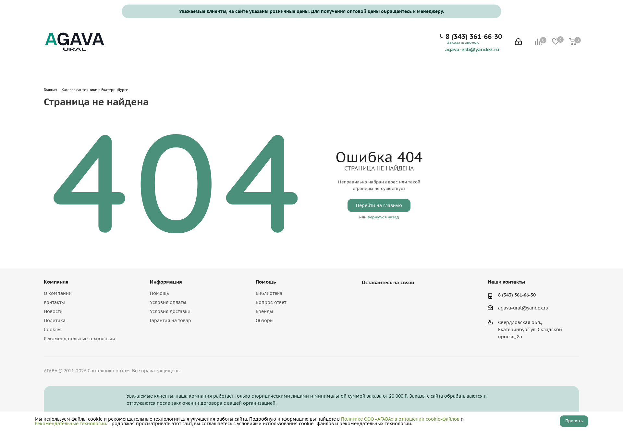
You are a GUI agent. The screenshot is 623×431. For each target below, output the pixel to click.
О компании (58, 293)
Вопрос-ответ (271, 302)
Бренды (264, 311)
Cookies (52, 329)
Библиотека (269, 293)
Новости (53, 311)
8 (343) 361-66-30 (474, 37)
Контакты (54, 302)
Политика (55, 320)
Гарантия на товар (170, 320)
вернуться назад (383, 217)
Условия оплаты (168, 302)
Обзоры (265, 320)
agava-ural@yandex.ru (523, 308)
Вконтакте (368, 297)
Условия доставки (170, 311)
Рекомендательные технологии (79, 339)
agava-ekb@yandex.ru (472, 49)
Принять (574, 421)
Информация (166, 282)
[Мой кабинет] (518, 42)
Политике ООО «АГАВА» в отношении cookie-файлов (400, 419)
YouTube (384, 297)
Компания (56, 282)
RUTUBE (400, 297)
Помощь (159, 293)
